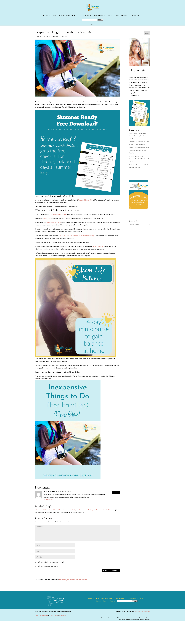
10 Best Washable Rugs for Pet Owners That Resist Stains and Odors (139, 158)
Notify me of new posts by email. (47, 566)
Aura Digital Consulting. (142, 611)
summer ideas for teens (53, 222)
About (45, 15)
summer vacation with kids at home (65, 102)
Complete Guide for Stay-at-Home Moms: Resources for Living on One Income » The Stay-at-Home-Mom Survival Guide (74, 510)
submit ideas (47, 218)
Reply (116, 492)
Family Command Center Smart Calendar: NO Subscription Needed (139, 150)
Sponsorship (63, 615)
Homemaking (99, 15)
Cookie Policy (53, 615)
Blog (55, 15)
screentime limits (98, 246)
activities (57, 36)
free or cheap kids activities (58, 214)
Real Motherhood (66, 15)
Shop (110, 15)
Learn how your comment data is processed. (73, 580)
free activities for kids (85, 200)
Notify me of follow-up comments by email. (50, 562)
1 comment (64, 36)
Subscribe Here (122, 15)
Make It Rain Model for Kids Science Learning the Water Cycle (138, 135)
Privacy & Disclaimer (41, 615)
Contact (136, 15)
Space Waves (48, 499)
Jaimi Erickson (40, 36)
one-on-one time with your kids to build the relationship (76, 235)
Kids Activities (83, 15)
